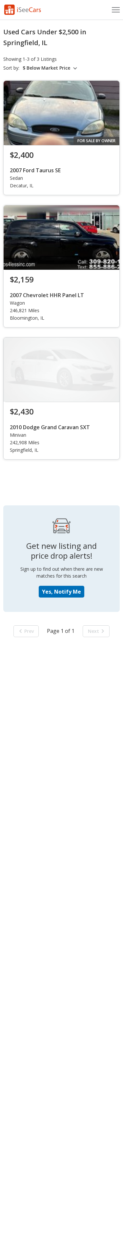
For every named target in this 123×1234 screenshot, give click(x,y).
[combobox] (51, 68)
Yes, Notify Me (61, 591)
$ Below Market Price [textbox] (46, 68)
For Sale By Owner (96, 141)
